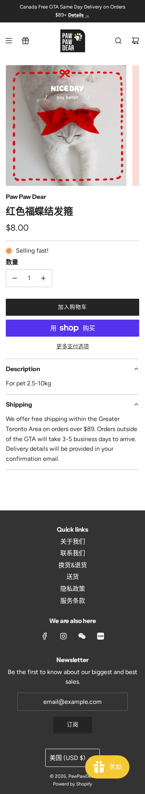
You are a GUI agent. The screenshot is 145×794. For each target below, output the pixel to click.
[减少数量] (14, 278)
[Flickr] (81, 636)
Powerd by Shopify (72, 784)
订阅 (72, 724)
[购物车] (135, 40)
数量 (12, 262)
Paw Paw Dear (26, 196)
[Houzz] (100, 636)
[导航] (8, 40)
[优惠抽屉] (25, 40)
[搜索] (118, 40)
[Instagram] (63, 636)
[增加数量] (43, 278)
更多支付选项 (72, 346)
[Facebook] (44, 636)
